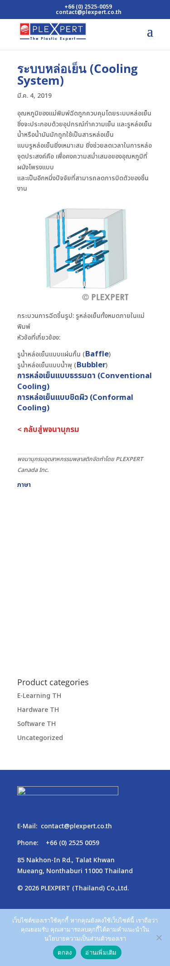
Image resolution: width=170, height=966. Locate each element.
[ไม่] (158, 937)
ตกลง (65, 952)
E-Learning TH (39, 696)
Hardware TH (38, 710)
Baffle (97, 354)
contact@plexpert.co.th (76, 826)
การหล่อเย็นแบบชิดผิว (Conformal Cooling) (75, 403)
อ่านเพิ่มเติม (101, 952)
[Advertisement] (85, 575)
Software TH (36, 724)
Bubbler (91, 365)
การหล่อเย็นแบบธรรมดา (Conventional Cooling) (84, 381)
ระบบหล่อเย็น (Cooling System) (77, 74)
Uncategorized (40, 738)
